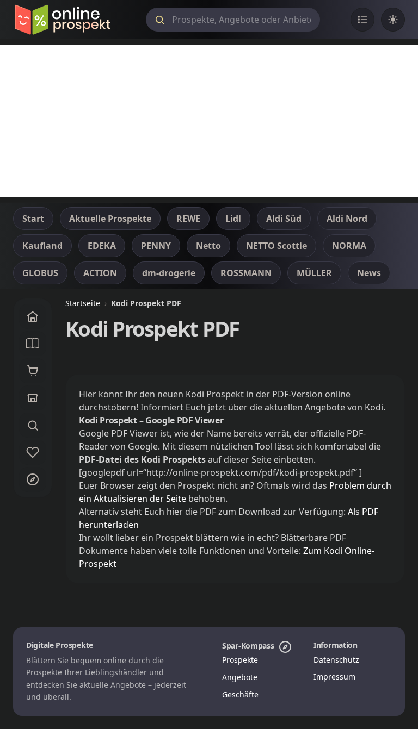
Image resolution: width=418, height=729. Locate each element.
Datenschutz (336, 660)
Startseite (82, 303)
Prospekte (240, 660)
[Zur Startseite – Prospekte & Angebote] (62, 19)
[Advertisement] (209, 121)
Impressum (334, 676)
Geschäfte (240, 694)
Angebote (239, 677)
